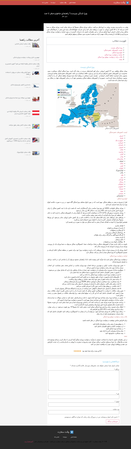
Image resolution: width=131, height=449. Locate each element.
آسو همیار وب (28, 441)
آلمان (121, 154)
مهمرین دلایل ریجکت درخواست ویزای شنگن (26, 57)
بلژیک (121, 138)
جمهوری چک (119, 140)
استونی (121, 147)
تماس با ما (45, 3)
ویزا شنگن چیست (116, 48)
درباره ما (53, 3)
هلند (122, 175)
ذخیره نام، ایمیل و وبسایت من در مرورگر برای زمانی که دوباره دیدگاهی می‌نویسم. (90, 417)
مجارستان (120, 159)
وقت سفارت (63, 3)
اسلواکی (120, 184)
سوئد (121, 191)
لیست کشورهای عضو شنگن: (113, 50)
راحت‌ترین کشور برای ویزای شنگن (20, 85)
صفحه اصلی (72, 3)
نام (117, 394)
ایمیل (117, 401)
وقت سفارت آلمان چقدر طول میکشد (19, 125)
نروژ (122, 177)
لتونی (121, 166)
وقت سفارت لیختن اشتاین (22, 44)
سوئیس (121, 193)
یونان (121, 156)
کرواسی (120, 143)
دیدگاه (116, 369)
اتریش (121, 136)
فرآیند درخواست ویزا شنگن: (113, 55)
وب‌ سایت (116, 409)
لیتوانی (121, 168)
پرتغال (121, 182)
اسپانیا (121, 189)
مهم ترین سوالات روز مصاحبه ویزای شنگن (17, 98)
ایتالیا (121, 163)
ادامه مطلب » (27, 46)
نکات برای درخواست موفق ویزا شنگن (110, 57)
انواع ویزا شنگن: (117, 52)
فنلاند (121, 150)
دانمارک (120, 145)
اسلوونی (120, 186)
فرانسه (121, 152)
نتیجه (120, 59)
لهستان (121, 180)
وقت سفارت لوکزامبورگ (23, 152)
